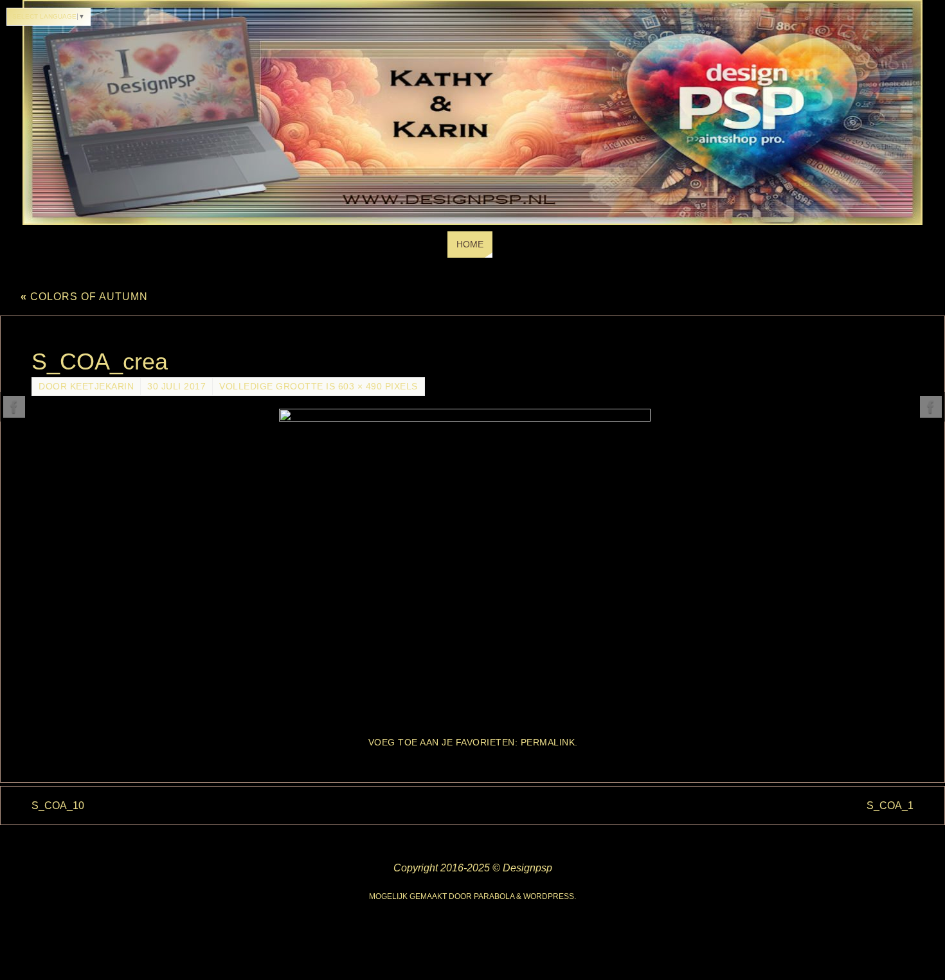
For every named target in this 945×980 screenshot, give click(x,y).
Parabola (494, 896)
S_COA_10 (58, 805)
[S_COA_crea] (473, 566)
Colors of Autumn (84, 296)
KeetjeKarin (102, 386)
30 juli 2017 (176, 386)
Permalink (548, 742)
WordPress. (549, 896)
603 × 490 (360, 386)
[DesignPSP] (14, 407)
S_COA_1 (890, 805)
